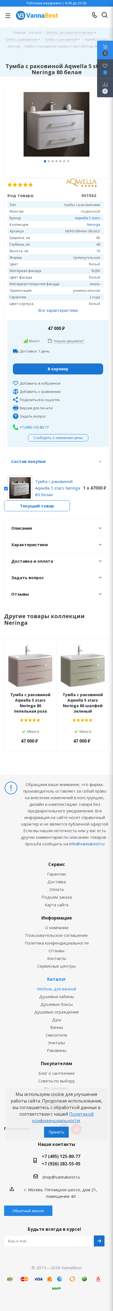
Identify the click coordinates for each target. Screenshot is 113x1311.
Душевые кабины (56, 996)
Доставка (56, 881)
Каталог (56, 979)
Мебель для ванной (56, 988)
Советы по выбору (56, 1081)
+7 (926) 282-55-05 (61, 1164)
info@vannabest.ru (86, 843)
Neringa (93, 224)
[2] (15, 185)
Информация (56, 918)
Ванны (56, 1027)
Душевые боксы (57, 1004)
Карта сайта (56, 904)
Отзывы (56, 950)
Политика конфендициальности (57, 943)
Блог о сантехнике (56, 1073)
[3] (20, 185)
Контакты (56, 958)
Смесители (56, 1035)
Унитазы (56, 1042)
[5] (30, 185)
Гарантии (56, 874)
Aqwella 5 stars (87, 217)
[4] (25, 185)
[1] (10, 185)
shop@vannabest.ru (61, 1177)
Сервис (56, 864)
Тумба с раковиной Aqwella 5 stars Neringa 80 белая (57, 488)
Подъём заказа (56, 897)
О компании (56, 927)
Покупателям (56, 1063)
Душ (56, 1019)
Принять (56, 1132)
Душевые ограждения (56, 1012)
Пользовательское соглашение (56, 935)
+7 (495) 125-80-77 (34, 427)
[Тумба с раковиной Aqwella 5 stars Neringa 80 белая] (56, 125)
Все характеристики (58, 310)
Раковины (56, 1050)
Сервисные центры (56, 966)
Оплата (56, 889)
